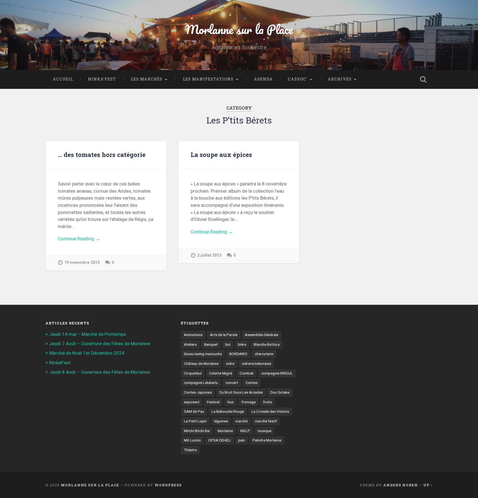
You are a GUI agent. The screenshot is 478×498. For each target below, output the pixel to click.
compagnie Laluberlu (201, 382)
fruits (267, 402)
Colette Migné (220, 373)
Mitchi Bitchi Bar (197, 431)
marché (241, 421)
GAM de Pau (194, 411)
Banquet (211, 344)
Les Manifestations (208, 79)
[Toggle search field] (423, 79)
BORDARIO (238, 354)
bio (227, 344)
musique (264, 431)
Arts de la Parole (223, 334)
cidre (230, 363)
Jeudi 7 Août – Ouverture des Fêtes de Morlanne (99, 343)
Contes (252, 382)
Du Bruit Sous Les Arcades (241, 392)
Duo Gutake (279, 392)
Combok (247, 373)
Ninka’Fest (102, 79)
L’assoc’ (297, 79)
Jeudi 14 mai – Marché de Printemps (87, 334)
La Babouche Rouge (228, 411)
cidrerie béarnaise (256, 363)
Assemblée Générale (261, 334)
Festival (213, 402)
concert (231, 382)
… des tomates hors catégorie (102, 154)
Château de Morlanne (201, 363)
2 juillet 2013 (209, 255)
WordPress (167, 485)
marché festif (266, 421)
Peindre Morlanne (267, 440)
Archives (340, 79)
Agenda (263, 79)
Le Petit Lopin (195, 421)
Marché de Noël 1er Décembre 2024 (86, 353)
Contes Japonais (198, 392)
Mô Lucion (192, 440)
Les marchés (146, 79)
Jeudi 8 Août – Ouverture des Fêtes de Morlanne (99, 372)
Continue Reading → (79, 238)
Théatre (190, 450)
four (230, 402)
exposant (191, 402)
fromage (248, 402)
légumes (221, 421)
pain (241, 440)
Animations (193, 334)
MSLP (245, 431)
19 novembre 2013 (82, 262)
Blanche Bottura (267, 344)
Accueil (63, 79)
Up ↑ (428, 485)
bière (242, 344)
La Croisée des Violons (270, 411)
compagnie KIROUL (277, 373)
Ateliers (190, 344)
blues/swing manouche (203, 354)
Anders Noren (400, 485)
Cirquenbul (193, 373)
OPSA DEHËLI (219, 440)
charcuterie (264, 354)
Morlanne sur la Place (239, 29)
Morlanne (225, 431)
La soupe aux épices (221, 154)
